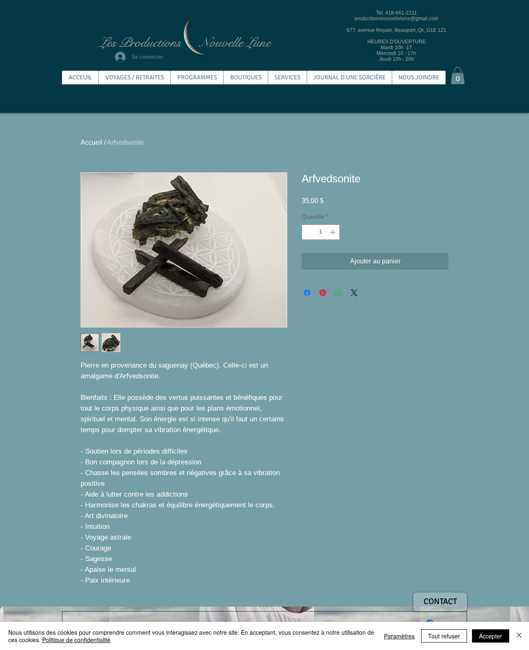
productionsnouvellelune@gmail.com (396, 19)
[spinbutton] (320, 232)
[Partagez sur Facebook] (307, 293)
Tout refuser (444, 636)
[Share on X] (354, 293)
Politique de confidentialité (76, 640)
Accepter (490, 636)
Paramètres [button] (399, 636)
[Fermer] (519, 635)
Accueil (91, 142)
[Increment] (333, 232)
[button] (457, 75)
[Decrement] (308, 232)
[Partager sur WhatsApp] (338, 293)
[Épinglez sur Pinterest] (323, 293)
